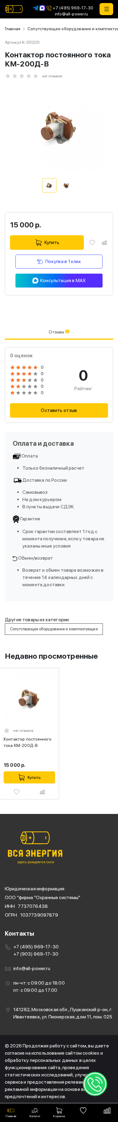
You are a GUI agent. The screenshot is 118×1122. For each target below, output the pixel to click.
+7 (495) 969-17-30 (73, 7)
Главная (12, 28)
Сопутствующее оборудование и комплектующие (54, 629)
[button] (106, 9)
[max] (42, 8)
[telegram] (35, 8)
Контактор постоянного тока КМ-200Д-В (27, 742)
